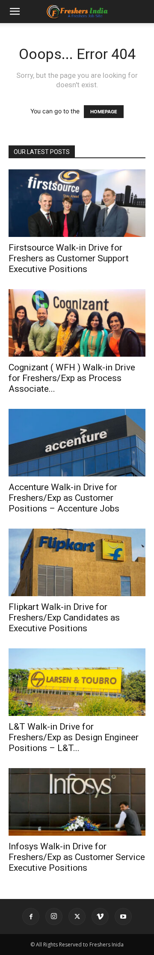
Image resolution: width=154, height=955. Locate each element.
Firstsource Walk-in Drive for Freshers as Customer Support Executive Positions (69, 258)
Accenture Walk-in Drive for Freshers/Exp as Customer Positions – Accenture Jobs (64, 498)
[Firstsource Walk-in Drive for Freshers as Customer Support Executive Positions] (77, 203)
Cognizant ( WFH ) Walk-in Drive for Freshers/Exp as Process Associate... (72, 378)
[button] (14, 11)
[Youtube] (123, 916)
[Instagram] (53, 916)
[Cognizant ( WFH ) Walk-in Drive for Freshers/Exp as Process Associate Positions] (77, 323)
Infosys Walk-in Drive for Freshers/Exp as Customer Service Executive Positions (77, 857)
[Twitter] (77, 916)
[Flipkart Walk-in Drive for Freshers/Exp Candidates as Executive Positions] (77, 562)
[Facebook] (30, 916)
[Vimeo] (100, 916)
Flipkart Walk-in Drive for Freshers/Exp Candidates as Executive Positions (64, 617)
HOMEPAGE (103, 112)
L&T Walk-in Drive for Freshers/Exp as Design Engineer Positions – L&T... (74, 737)
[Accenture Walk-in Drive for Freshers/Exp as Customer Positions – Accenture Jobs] (77, 442)
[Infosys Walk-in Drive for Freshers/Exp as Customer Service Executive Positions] (77, 802)
